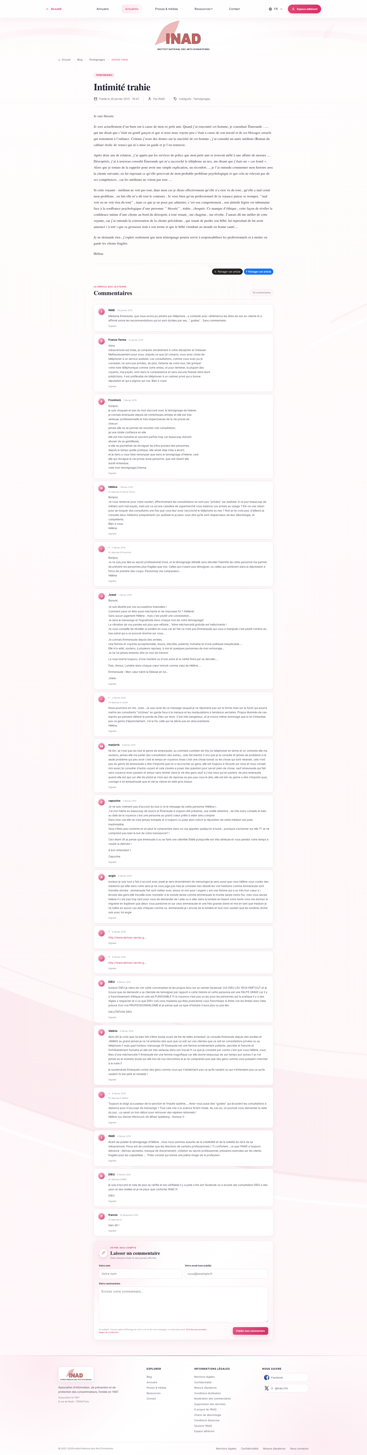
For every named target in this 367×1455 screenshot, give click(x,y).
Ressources (154, 1393)
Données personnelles (196, 1329)
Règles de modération (109, 1332)
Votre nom (104, 1265)
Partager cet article (258, 271)
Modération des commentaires (212, 1398)
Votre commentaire (109, 1283)
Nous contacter (299, 1448)
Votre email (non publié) (198, 1265)
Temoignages (97, 59)
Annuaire (152, 1382)
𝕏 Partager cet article (227, 271)
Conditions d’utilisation (207, 1393)
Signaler (112, 326)
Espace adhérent (204, 1431)
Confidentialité (203, 1382)
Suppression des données (210, 1404)
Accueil (66, 59)
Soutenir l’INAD (203, 1425)
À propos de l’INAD (205, 1409)
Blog (79, 59)
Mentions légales (204, 1376)
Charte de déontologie (207, 1414)
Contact (151, 1398)
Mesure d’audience (205, 1387)
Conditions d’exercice (207, 1420)
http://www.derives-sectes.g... (127, 937)
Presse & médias (156, 1387)
